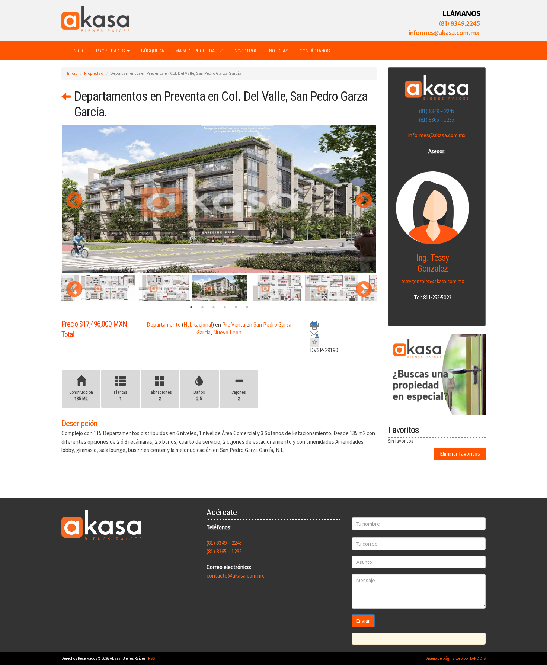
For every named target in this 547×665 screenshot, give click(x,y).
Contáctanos (315, 51)
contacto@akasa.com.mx (235, 575)
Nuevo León (227, 332)
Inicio (79, 51)
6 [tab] (247, 307)
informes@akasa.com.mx (437, 135)
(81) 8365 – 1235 (436, 119)
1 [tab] (191, 307)
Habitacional (197, 324)
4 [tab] (224, 307)
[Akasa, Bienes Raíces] (95, 18)
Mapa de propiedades (199, 51)
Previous (69, 199)
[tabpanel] (219, 288)
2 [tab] (202, 307)
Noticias (278, 51)
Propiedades (111, 51)
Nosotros (246, 51)
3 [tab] (213, 307)
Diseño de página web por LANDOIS (455, 658)
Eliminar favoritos (460, 453)
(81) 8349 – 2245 (436, 111)
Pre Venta (233, 324)
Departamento (164, 324)
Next (358, 199)
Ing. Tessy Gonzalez (432, 263)
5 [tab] (236, 307)
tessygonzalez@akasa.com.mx (433, 281)
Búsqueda (152, 51)
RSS (151, 658)
